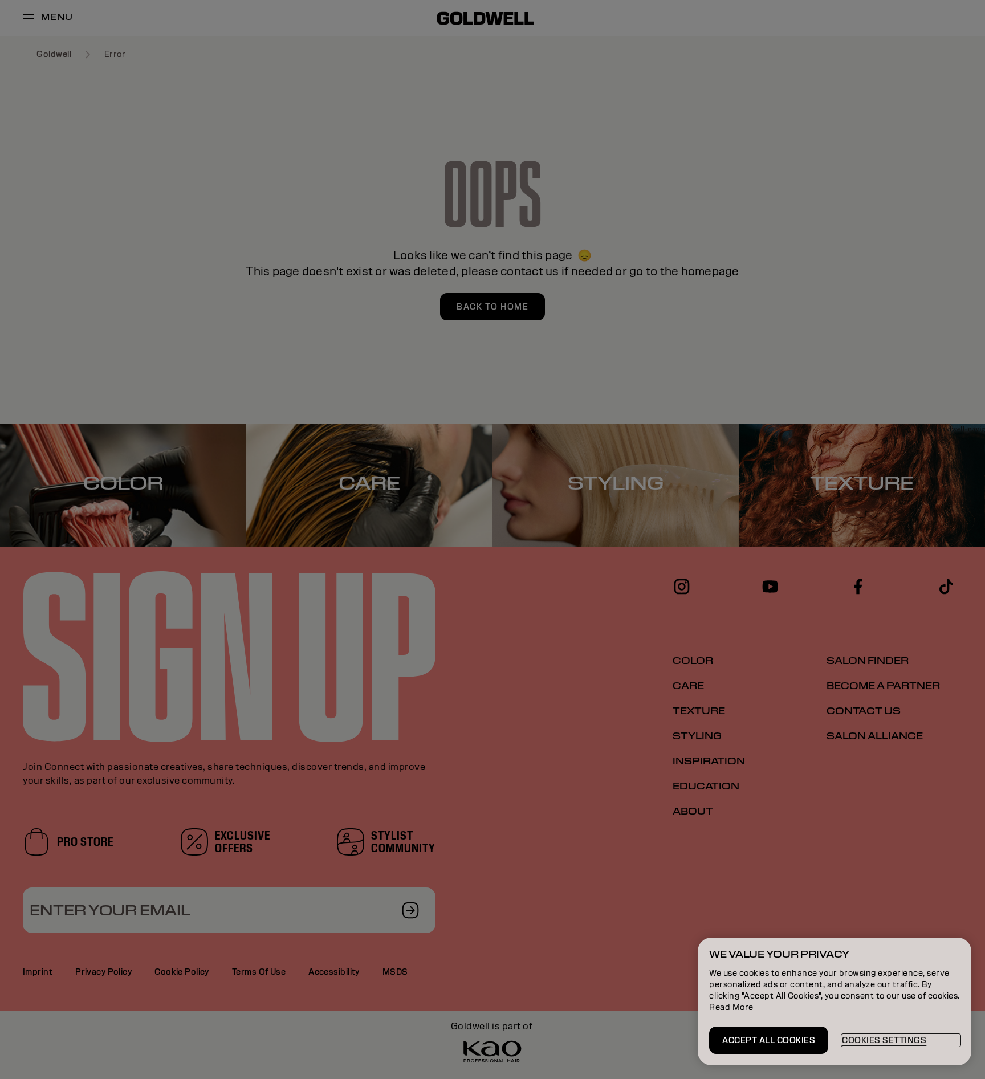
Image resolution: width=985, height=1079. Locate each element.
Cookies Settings (884, 1040)
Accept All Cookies (768, 1040)
